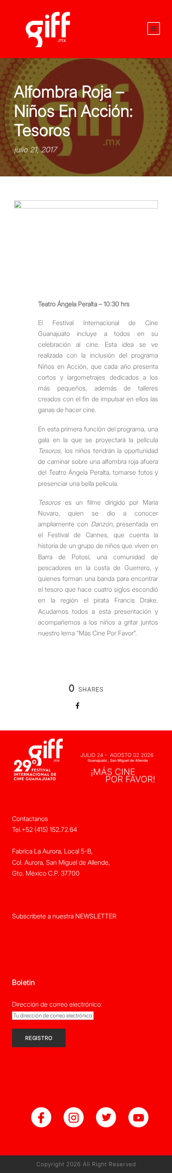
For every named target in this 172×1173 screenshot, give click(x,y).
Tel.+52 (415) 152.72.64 (44, 829)
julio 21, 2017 (35, 149)
